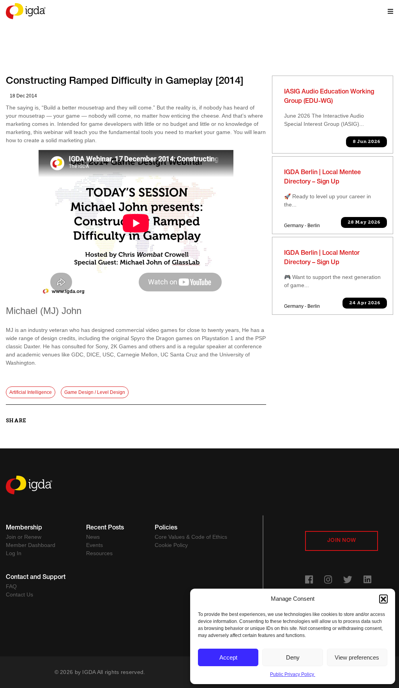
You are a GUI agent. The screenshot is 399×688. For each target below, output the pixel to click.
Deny (293, 657)
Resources (99, 553)
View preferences (357, 657)
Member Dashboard (30, 545)
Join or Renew (23, 537)
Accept (228, 657)
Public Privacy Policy (292, 674)
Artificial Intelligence (30, 392)
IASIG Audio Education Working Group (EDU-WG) (329, 97)
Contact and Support (35, 578)
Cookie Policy (171, 545)
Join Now (341, 540)
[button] (383, 599)
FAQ (11, 586)
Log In (13, 553)
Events (94, 545)
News (93, 537)
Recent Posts (105, 528)
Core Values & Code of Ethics (191, 537)
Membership (24, 528)
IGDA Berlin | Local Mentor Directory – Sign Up (322, 258)
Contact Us (19, 594)
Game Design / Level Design (94, 392)
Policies (166, 528)
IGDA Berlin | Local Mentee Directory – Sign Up (322, 177)
